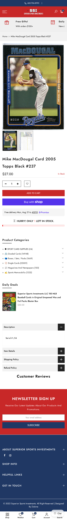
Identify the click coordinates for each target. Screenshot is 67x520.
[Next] (60, 87)
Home (4, 36)
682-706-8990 (33, 3)
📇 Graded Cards (17, 253)
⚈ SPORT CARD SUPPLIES (19, 249)
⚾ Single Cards (16, 263)
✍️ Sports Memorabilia (18, 272)
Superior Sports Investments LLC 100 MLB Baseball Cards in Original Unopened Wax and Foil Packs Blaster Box (39, 297)
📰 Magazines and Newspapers (22, 267)
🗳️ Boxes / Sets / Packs (19, 258)
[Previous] (7, 87)
